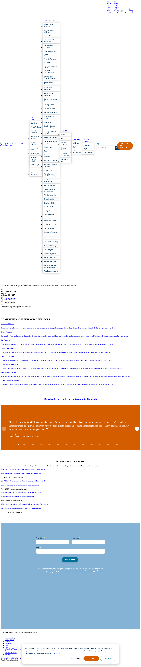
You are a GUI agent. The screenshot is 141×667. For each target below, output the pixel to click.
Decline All (108, 658)
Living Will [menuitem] (47, 211)
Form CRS (8, 645)
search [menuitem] (99, 144)
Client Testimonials (7, 623)
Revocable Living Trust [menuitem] (49, 215)
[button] (137, 429)
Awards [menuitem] (33, 169)
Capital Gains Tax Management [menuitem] (50, 190)
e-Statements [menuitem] (88, 152)
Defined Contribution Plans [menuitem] (50, 142)
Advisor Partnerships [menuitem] (77, 151)
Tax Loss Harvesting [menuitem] (51, 242)
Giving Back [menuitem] (35, 153)
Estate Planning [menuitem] (49, 199)
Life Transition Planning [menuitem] (48, 46)
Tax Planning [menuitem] (48, 238)
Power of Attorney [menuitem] (50, 220)
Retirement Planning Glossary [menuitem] (50, 165)
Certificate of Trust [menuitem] (50, 224)
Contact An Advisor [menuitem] (124, 146)
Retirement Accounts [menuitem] (51, 160)
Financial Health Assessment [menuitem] (49, 40)
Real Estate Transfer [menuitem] (51, 207)
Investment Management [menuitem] (48, 180)
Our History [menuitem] (35, 123)
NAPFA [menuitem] (46, 55)
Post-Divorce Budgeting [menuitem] (48, 94)
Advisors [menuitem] (77, 139)
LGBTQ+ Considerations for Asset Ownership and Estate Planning (20, 485)
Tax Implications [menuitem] (49, 105)
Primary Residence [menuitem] (50, 112)
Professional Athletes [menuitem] (35, 137)
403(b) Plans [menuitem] (48, 147)
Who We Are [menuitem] (35, 118)
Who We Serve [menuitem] (36, 127)
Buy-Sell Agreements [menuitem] (51, 257)
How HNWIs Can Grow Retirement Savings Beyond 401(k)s (18, 496)
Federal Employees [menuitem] (34, 132)
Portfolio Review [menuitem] (49, 185)
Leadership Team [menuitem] (34, 149)
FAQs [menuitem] (75, 147)
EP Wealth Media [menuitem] (64, 160)
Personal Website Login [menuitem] (86, 146)
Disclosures (8, 643)
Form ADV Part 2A (11, 647)
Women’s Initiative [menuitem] (34, 143)
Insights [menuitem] (65, 131)
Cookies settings (75, 658)
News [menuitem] (63, 134)
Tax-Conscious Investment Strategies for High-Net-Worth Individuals (21, 508)
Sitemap (7, 654)
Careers (7, 641)
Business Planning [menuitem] (50, 246)
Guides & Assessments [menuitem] (65, 154)
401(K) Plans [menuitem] (48, 170)
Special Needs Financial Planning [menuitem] (50, 77)
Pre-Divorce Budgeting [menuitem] (48, 88)
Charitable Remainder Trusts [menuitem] (51, 233)
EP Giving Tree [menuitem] (36, 165)
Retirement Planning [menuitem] (50, 137)
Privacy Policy (9, 640)
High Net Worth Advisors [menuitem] (49, 31)
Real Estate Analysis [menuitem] (51, 261)
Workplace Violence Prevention (15, 649)
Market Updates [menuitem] (64, 143)
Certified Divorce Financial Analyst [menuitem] (49, 127)
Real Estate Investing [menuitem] (51, 271)
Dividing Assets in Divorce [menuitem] (50, 132)
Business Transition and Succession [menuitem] (50, 266)
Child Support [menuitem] (48, 122)
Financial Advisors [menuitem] (50, 59)
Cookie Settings (10, 638)
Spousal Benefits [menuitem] (49, 109)
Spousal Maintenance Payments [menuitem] (51, 100)
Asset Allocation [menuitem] (49, 63)
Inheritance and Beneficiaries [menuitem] (49, 117)
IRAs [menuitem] (45, 151)
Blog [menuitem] (62, 138)
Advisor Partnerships (12, 651)
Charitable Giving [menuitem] (49, 203)
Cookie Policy (57, 653)
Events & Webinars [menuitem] (64, 149)
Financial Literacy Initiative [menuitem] (34, 159)
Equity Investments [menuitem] (50, 67)
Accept (91, 658)
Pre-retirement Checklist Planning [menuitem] (50, 175)
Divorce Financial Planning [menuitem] (49, 83)
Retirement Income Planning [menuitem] (50, 156)
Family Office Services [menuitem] (48, 25)
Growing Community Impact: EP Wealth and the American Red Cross (21, 473)
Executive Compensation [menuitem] (49, 71)
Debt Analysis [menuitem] (48, 250)
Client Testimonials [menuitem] (35, 173)
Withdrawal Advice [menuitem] (50, 195)
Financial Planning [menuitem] (50, 36)
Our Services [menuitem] (49, 21)
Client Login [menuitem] (86, 140)
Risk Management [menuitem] (50, 253)
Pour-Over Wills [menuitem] (49, 228)
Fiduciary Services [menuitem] (50, 51)
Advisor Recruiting (11, 653)
